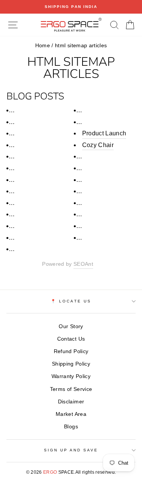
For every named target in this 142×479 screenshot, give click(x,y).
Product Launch (104, 133)
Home (42, 45)
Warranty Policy (71, 376)
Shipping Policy (71, 364)
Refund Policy (71, 351)
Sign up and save (71, 450)
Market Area (71, 414)
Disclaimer (71, 402)
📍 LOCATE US (71, 301)
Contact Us (71, 339)
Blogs (71, 426)
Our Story (71, 326)
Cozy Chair (98, 145)
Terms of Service (71, 389)
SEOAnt (83, 264)
